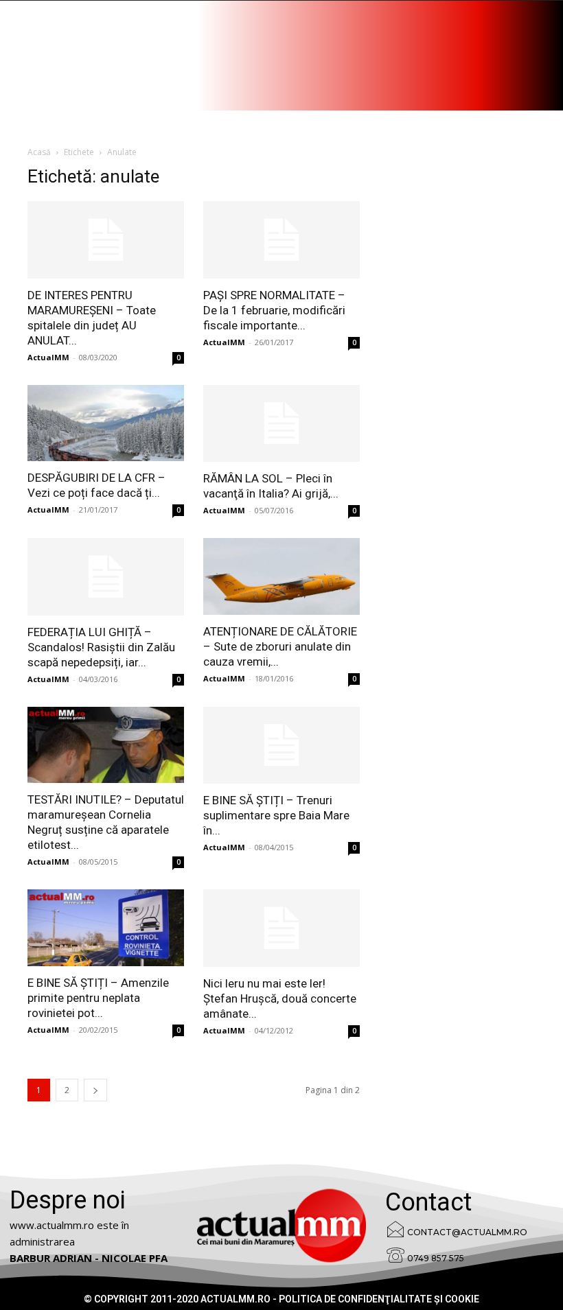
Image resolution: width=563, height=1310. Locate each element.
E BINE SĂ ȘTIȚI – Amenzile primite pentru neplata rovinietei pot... (98, 998)
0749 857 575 (435, 1258)
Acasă (39, 152)
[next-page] (95, 1090)
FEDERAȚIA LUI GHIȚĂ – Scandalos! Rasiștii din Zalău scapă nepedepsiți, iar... (101, 647)
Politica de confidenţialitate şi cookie (379, 1299)
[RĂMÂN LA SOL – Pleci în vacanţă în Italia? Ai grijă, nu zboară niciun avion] (281, 424)
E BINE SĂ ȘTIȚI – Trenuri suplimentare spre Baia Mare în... (276, 815)
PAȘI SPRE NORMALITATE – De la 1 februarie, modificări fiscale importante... (274, 310)
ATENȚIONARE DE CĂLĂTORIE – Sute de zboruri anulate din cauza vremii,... (280, 646)
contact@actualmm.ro (467, 1232)
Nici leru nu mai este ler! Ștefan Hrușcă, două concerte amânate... (279, 998)
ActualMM (48, 357)
